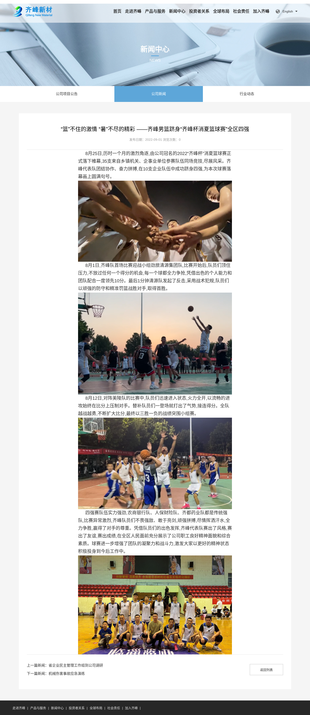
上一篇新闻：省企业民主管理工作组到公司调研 (65, 665)
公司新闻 (158, 94)
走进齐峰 (133, 11)
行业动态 (247, 94)
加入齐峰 (261, 11)
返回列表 (266, 670)
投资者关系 (199, 11)
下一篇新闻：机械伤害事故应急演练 (56, 674)
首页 (117, 11)
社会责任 (241, 11)
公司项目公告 (67, 94)
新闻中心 (177, 11)
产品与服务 (155, 11)
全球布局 (221, 11)
